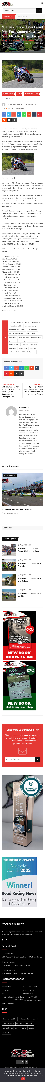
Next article (38, 384)
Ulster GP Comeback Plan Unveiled (17, 509)
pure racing (12, 337)
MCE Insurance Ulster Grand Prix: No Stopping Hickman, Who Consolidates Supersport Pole (11, 392)
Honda (23, 330)
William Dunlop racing (28, 352)
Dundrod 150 (29, 41)
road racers (33, 344)
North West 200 (28, 994)
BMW (27, 322)
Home (5, 41)
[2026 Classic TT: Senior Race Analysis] (9, 565)
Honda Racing (32, 330)
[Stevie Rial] (22, 105)
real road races (32, 341)
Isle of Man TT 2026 (30, 997)
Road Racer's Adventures (32, 1000)
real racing (22, 341)
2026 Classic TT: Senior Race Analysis (16, 965)
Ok (23, 1079)
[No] (42, 1075)
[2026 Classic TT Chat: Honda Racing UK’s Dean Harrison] (9, 550)
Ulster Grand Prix (17, 41)
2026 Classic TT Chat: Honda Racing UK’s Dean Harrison (22, 957)
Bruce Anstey (35, 322)
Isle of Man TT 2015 (30, 987)
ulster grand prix (14, 352)
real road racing (14, 344)
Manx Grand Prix (28, 990)
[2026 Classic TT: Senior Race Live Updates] (9, 580)
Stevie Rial (24, 407)
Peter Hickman (30, 333)
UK (10, 41)
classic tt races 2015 (15, 326)
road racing (12, 348)
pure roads (12, 341)
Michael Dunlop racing (16, 333)
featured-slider (13, 330)
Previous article (8, 384)
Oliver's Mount (7, 987)
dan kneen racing (30, 326)
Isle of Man (6, 990)
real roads (25, 344)
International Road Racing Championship (13, 998)
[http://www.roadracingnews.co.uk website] (19, 105)
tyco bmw (33, 348)
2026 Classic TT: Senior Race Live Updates (17, 974)
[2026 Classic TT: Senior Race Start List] (9, 595)
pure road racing (36, 337)
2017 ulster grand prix (16, 322)
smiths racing (23, 348)
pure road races (24, 337)
